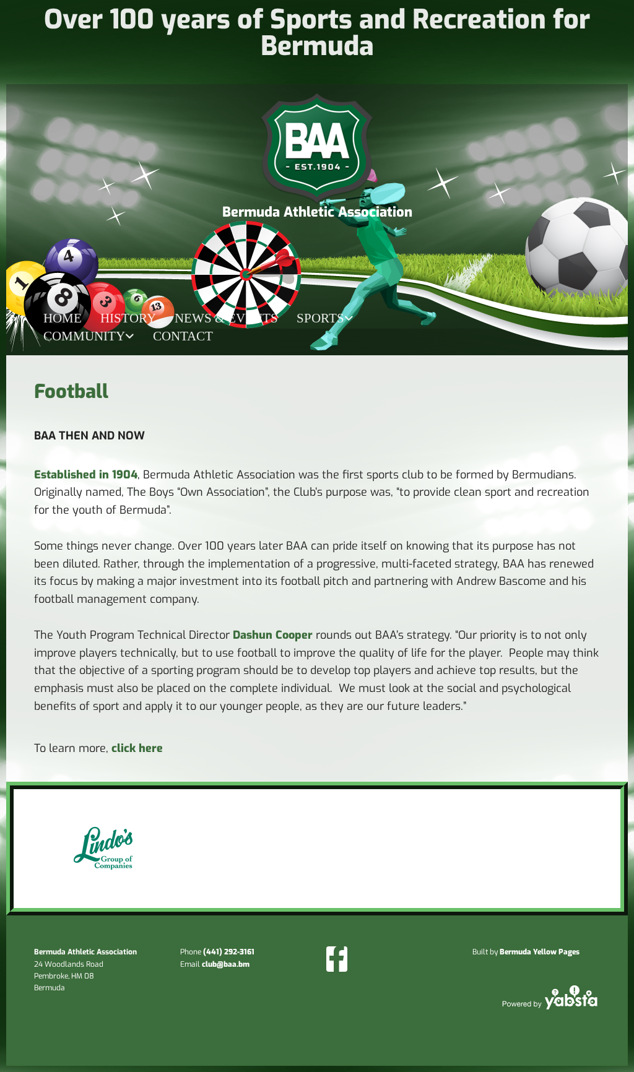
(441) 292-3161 (228, 952)
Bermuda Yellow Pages (540, 952)
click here (137, 748)
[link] (325, 318)
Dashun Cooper (273, 635)
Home (62, 318)
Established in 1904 (85, 474)
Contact (183, 336)
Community (84, 336)
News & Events (226, 318)
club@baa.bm (226, 964)
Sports (320, 318)
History (128, 318)
